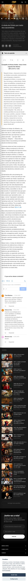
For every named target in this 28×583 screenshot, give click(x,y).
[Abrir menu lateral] (2, 2)
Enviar (14, 536)
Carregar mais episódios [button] (14, 503)
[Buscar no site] (25, 2)
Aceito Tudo (14, 574)
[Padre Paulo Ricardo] (14, 2)
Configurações (14, 579)
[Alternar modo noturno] (22, 2)
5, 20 (18, 207)
